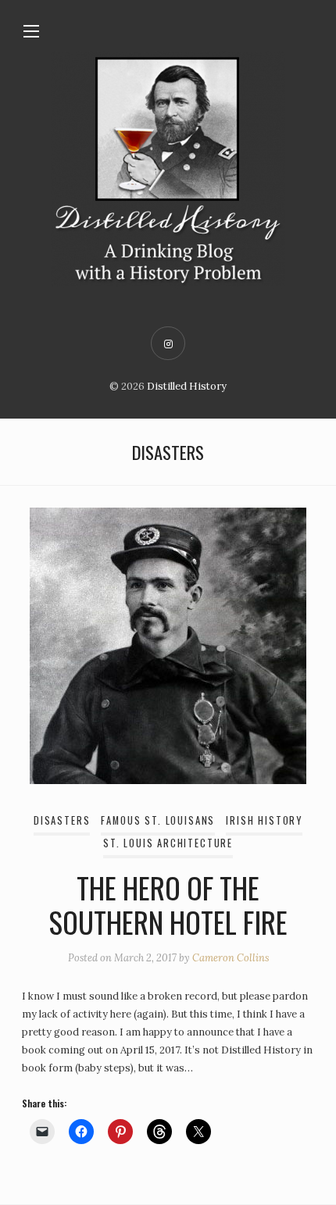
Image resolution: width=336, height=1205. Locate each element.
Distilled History (187, 386)
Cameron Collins (230, 957)
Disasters (62, 820)
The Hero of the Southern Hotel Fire (168, 904)
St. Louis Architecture (168, 843)
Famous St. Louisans (158, 820)
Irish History (264, 820)
